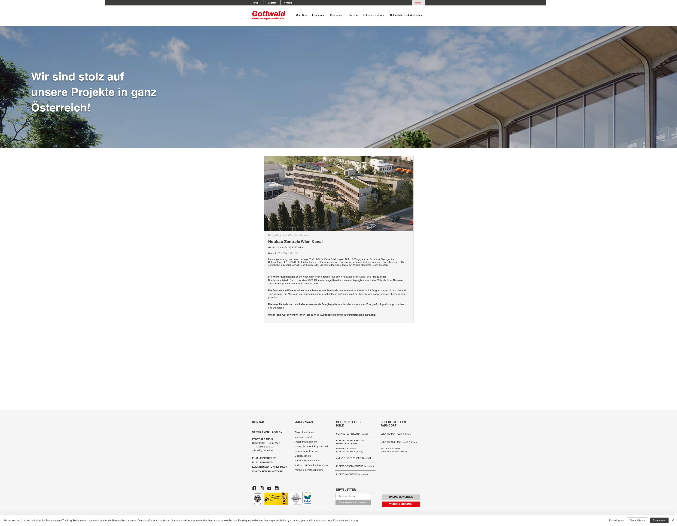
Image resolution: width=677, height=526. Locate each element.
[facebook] (254, 488)
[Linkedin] (277, 488)
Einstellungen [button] (616, 520)
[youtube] (269, 488)
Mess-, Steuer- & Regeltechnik (311, 446)
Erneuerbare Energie (306, 451)
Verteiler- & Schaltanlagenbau (311, 465)
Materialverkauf (303, 437)
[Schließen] (673, 520)
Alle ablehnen (637, 520)
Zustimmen (659, 520)
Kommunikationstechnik (307, 460)
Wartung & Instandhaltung (309, 469)
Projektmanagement (305, 441)
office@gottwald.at (262, 450)
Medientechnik (302, 455)
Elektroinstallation (304, 432)
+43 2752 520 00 (263, 446)
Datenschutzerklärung (345, 520)
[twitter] (262, 488)
